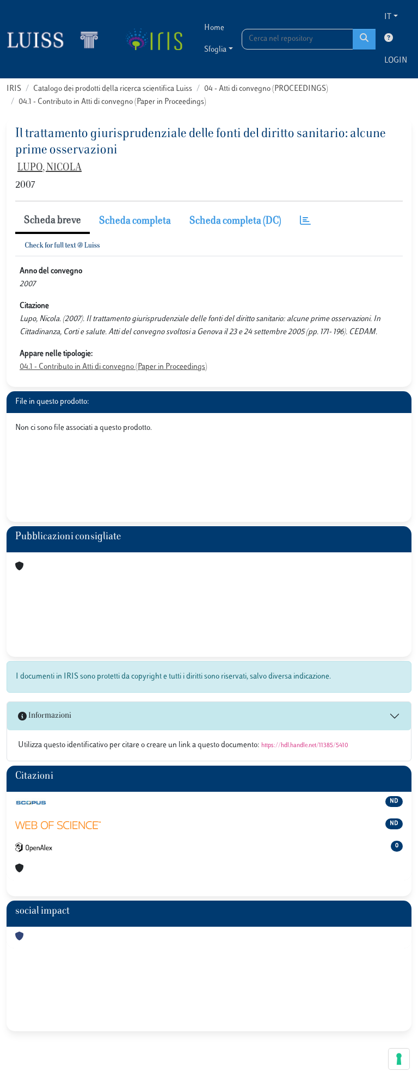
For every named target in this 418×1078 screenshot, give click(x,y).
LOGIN (395, 61)
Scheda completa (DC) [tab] (235, 221)
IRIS (14, 89)
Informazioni (49, 716)
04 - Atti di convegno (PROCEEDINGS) (266, 89)
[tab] (305, 221)
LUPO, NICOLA (49, 168)
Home (214, 28)
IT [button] (387, 17)
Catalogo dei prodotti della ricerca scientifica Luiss (112, 89)
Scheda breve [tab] (52, 221)
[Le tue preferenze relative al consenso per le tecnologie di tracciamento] (399, 1059)
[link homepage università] (153, 39)
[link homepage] (57, 39)
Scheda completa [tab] (135, 221)
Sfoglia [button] (215, 50)
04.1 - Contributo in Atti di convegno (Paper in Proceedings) (112, 102)
